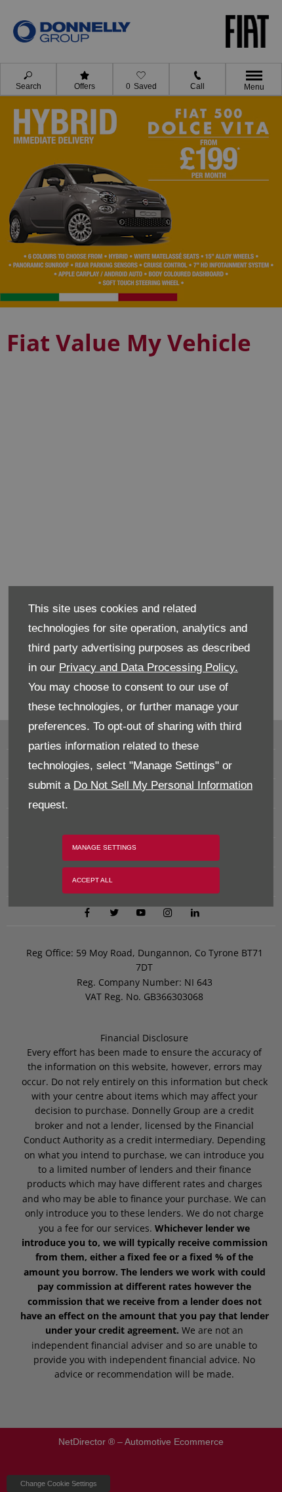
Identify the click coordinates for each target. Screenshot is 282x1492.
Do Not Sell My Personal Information (162, 785)
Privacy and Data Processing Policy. (148, 667)
